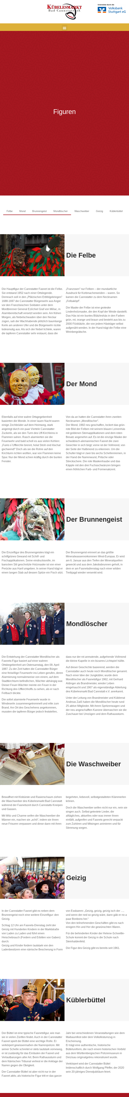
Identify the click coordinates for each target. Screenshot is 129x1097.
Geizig (99, 211)
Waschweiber (81, 211)
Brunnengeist (39, 211)
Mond (22, 211)
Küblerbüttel (116, 211)
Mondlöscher (60, 211)
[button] (64, 28)
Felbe (10, 211)
